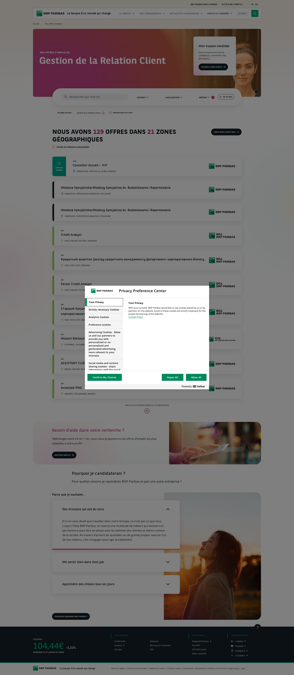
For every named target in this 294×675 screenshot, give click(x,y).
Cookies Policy (135, 316)
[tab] (104, 302)
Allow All (196, 377)
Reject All (172, 377)
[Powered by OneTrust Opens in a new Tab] (194, 387)
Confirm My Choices (105, 377)
